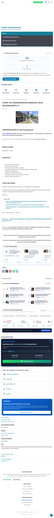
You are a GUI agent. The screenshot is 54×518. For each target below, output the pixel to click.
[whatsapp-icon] (52, 2)
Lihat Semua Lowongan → (11, 79)
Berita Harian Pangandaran (8, 433)
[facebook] (3, 271)
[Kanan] (51, 311)
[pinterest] (10, 271)
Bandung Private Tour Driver (8, 421)
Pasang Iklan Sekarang (28, 361)
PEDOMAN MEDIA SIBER (7, 454)
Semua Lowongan (27, 486)
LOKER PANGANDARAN (11, 28)
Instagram (17, 479)
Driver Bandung (5, 417)
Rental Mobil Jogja (5, 419)
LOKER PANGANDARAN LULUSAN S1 (9, 40)
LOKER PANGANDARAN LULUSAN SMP (9, 44)
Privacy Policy (24, 514)
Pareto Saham (4, 427)
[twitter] (7, 271)
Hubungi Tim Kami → (46, 330)
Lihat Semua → (43, 310)
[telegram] (17, 271)
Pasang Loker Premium (27, 500)
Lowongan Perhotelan (27, 493)
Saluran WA (7, 479)
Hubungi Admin (27, 504)
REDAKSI (3, 456)
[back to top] (51, 515)
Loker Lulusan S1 (27, 491)
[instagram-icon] (49, 2)
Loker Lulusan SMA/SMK (27, 489)
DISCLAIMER (4, 441)
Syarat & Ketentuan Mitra (27, 502)
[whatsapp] (13, 271)
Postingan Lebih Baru (6, 278)
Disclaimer (31, 514)
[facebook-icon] (46, 2)
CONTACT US (4, 461)
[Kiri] (48, 311)
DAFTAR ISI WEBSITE (6, 459)
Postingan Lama (48, 278)
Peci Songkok (4, 435)
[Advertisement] (27, 15)
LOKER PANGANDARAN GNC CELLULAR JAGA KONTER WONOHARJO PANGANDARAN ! (25, 204)
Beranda (4, 33)
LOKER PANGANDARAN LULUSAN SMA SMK (10, 37)
